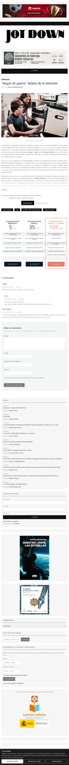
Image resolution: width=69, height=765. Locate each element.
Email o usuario (6, 499)
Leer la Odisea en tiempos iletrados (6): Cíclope (17, 450)
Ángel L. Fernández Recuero (15, 87)
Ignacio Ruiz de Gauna (15, 427)
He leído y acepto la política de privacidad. (15, 675)
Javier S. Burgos (13, 436)
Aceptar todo (12, 761)
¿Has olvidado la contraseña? (11, 521)
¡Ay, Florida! (7, 416)
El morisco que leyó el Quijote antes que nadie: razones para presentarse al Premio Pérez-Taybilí (32, 467)
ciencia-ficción (7, 209)
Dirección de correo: (8, 667)
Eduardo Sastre (13, 410)
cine (17, 209)
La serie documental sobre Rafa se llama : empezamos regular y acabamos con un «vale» (31, 425)
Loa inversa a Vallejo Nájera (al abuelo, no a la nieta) (19, 433)
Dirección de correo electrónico (12, 361)
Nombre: (5, 659)
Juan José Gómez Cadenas (16, 453)
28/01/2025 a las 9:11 (8, 286)
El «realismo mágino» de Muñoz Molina (15, 484)
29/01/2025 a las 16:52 (10, 299)
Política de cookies (18, 757)
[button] (34, 70)
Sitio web (6, 369)
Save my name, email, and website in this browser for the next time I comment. (25, 378)
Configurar (57, 761)
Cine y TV (5, 79)
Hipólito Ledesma (14, 478)
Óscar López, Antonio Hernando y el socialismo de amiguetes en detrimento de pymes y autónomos (32, 459)
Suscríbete (17, 523)
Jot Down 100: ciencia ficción (31, 209)
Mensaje (6, 336)
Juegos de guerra (50, 209)
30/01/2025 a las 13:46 (9, 312)
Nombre (6, 353)
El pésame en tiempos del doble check (14, 408)
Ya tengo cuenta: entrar (42, 203)
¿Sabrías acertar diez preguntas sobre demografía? (18, 442)
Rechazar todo (34, 761)
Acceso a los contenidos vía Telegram (13, 683)
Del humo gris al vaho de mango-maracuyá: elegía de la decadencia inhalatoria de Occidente (30, 476)
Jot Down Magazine (14, 444)
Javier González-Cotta (15, 487)
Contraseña (5, 506)
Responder (19, 286)
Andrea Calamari (13, 419)
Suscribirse (12, 264)
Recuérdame (6, 513)
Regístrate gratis (27, 203)
